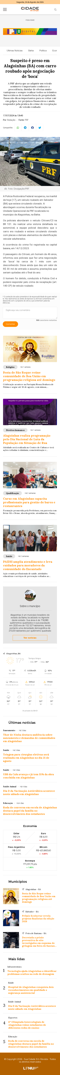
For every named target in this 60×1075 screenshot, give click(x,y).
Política (43, 50)
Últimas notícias (22, 723)
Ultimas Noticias (15, 50)
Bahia (31, 50)
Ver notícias (30, 637)
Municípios (17, 882)
